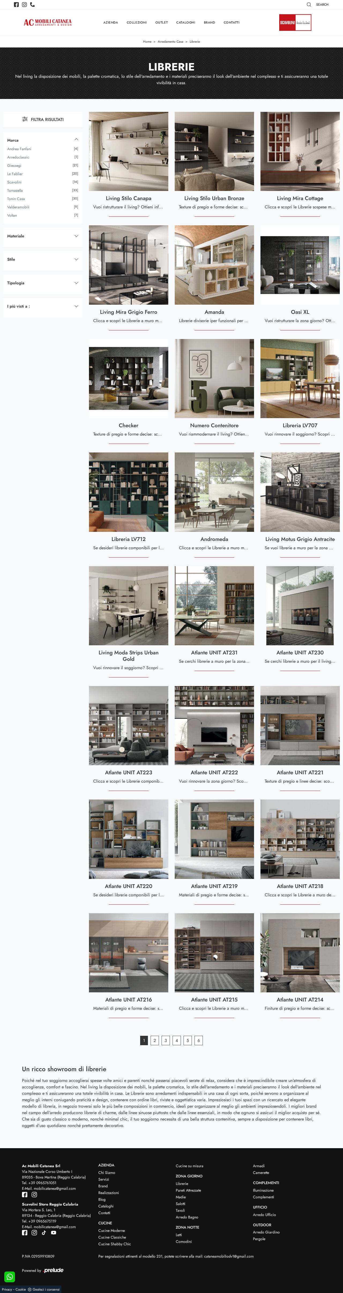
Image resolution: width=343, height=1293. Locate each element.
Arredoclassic (18, 157)
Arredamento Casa (170, 41)
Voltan (12, 215)
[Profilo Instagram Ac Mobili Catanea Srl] (24, 4)
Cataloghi (185, 22)
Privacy (7, 1289)
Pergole (259, 1239)
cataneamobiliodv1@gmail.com (229, 1256)
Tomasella (15, 190)
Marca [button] (12, 140)
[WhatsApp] (9, 1277)
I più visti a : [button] (18, 306)
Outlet (161, 22)
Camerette (261, 1172)
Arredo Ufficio (264, 1214)
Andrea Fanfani (19, 149)
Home (147, 41)
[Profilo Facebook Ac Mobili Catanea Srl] (16, 4)
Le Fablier (15, 173)
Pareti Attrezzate (188, 1190)
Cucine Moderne (111, 1230)
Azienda (110, 22)
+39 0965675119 (42, 1221)
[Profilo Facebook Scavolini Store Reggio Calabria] (25, 1232)
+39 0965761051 (42, 1182)
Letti (179, 1234)
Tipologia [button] (15, 283)
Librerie (195, 41)
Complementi (263, 1197)
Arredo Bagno (187, 1217)
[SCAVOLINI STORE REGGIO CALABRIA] (295, 22)
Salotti (180, 1203)
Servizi (103, 1179)
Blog (102, 1199)
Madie (181, 1197)
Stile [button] (11, 259)
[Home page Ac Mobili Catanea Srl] (47, 22)
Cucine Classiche (112, 1237)
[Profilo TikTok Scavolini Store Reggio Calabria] (43, 1232)
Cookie (21, 1289)
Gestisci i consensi (46, 1289)
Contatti (232, 22)
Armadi (259, 1166)
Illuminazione (263, 1190)
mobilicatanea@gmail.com (55, 1188)
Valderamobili (18, 207)
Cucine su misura (189, 1166)
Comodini (184, 1241)
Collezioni (137, 22)
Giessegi (14, 165)
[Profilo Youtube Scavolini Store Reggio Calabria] (52, 1232)
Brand (209, 22)
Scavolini (14, 182)
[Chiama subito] (32, 4)
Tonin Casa (16, 198)
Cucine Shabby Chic (114, 1244)
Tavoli (180, 1210)
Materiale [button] (15, 236)
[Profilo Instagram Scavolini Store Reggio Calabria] (33, 1232)
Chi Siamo (106, 1172)
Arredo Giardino (266, 1232)
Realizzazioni (108, 1192)
